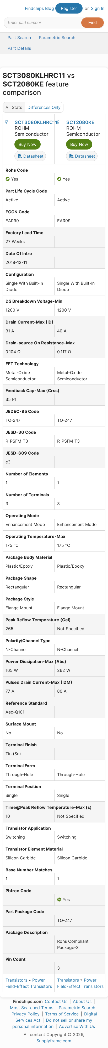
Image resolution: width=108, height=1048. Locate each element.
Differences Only (44, 107)
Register (69, 8)
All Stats (14, 107)
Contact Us (56, 1001)
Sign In (97, 8)
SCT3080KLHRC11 (36, 122)
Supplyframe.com (53, 1040)
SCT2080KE (80, 122)
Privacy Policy (26, 1013)
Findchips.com (8, 8)
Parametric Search (77, 1007)
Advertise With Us (77, 1026)
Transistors (16, 980)
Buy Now (27, 144)
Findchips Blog (39, 8)
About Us (82, 1001)
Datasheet (33, 156)
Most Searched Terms (31, 1007)
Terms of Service (62, 1013)
